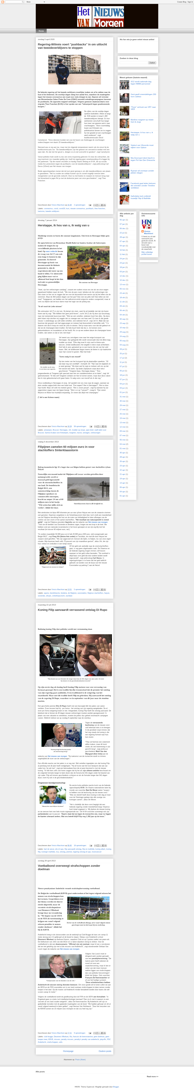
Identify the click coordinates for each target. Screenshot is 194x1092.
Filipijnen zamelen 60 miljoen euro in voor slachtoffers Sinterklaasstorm (66, 448)
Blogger (116, 1087)
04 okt (122, 315)
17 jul (122, 358)
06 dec (122, 228)
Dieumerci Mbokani (61, 1037)
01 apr (122, 496)
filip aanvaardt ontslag (73, 849)
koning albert (100, 849)
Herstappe (63, 430)
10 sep (122, 328)
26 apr (122, 461)
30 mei (122, 401)
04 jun (122, 384)
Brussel (56, 430)
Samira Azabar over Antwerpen (56, 433)
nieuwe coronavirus (77, 208)
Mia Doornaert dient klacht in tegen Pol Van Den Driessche (143, 159)
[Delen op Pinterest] (104, 205)
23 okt (122, 293)
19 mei (122, 418)
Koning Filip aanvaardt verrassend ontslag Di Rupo (72, 609)
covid (56, 208)
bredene (64, 593)
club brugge (48, 1037)
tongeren (72, 433)
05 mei (122, 440)
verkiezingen (95, 433)
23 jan (122, 263)
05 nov (122, 289)
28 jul (122, 349)
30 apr (122, 453)
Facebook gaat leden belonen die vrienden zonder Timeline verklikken (143, 185)
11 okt (122, 302)
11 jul (122, 362)
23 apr (122, 466)
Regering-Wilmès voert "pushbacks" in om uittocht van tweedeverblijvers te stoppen (72, 46)
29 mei (122, 405)
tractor (79, 433)
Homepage (68, 1051)
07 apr (122, 241)
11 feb (122, 254)
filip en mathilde (88, 849)
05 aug (123, 341)
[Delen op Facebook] (102, 205)
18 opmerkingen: (80, 845)
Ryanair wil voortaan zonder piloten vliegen (142, 172)
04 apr (122, 246)
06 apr (122, 487)
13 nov (122, 284)
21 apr (122, 474)
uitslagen (86, 433)
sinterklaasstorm (58, 596)
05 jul (122, 371)
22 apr (122, 470)
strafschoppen (52, 1042)
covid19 (62, 208)
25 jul (122, 353)
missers (57, 1039)
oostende (41, 596)
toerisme (41, 211)
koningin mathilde (48, 852)
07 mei (122, 435)
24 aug (123, 336)
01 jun (122, 392)
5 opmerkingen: (80, 589)
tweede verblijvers (52, 211)
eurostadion (82, 593)
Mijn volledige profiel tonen (147, 253)
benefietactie (55, 593)
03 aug (123, 345)
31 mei (122, 397)
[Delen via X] (99, 205)
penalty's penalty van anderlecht (86, 1039)
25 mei (122, 414)
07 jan (122, 224)
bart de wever (49, 849)
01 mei (122, 448)
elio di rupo (59, 849)
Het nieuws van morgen (98, 522)
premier (69, 852)
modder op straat (78, 430)
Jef (69, 430)
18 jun (122, 375)
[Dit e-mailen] (94, 205)
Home (41, 31)
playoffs (103, 1039)
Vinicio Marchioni (148, 232)
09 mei (122, 431)
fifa (71, 1037)
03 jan (122, 272)
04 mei (122, 444)
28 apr (122, 237)
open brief (89, 430)
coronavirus (48, 208)
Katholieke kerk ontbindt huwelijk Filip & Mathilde (141, 197)
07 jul (122, 366)
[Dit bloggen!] (97, 205)
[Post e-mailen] (90, 205)
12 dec (122, 276)
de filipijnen (72, 593)
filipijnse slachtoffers (95, 593)
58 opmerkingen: (80, 426)
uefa (60, 1042)
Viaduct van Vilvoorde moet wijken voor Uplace (142, 146)
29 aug (123, 332)
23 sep (122, 323)
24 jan (122, 258)
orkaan (48, 596)
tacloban (69, 596)
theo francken (99, 208)
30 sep (122, 319)
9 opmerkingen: (80, 1033)
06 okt (122, 310)
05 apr (122, 220)
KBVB (50, 1039)
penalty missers (67, 1039)
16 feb (122, 250)
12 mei (122, 427)
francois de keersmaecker (83, 1037)
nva (57, 852)
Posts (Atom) (80, 1060)
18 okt (122, 297)
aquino (46, 593)
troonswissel (96, 852)
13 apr (122, 483)
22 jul (122, 233)
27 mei (122, 409)
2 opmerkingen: (80, 205)
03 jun (122, 388)
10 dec (122, 280)
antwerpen (48, 430)
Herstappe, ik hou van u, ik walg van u (63, 225)
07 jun (122, 379)
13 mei (122, 422)
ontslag (62, 852)
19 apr (122, 478)
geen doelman (99, 1037)
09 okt (122, 306)
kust (67, 208)
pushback (89, 208)
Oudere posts (105, 1051)
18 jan (122, 267)
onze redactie (51, 251)
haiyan (106, 593)
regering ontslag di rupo (82, 852)
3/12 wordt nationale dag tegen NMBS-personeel (141, 82)
